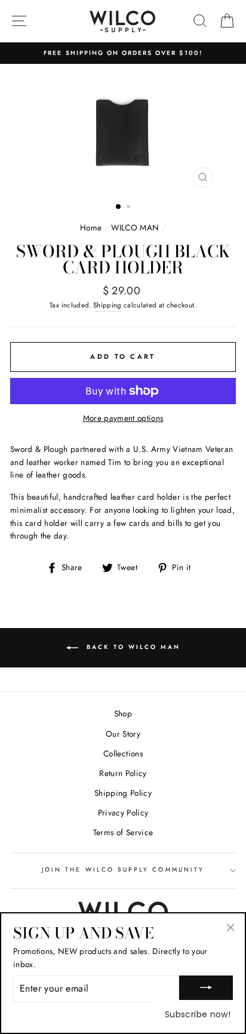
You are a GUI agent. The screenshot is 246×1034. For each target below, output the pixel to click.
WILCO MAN (135, 227)
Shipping (107, 305)
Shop (123, 713)
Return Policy (122, 773)
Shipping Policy (123, 793)
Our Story (123, 734)
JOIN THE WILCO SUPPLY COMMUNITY (123, 869)
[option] (123, 53)
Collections (123, 753)
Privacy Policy (123, 812)
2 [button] (130, 208)
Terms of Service (123, 832)
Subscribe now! (197, 1014)
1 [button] (119, 207)
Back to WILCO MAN (131, 646)
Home (91, 227)
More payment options (123, 418)
